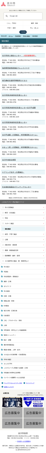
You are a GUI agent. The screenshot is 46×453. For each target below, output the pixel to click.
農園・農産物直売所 (11, 250)
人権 (5, 325)
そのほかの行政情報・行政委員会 (15, 354)
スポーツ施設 (9, 223)
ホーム (11, 36)
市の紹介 (7, 267)
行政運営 (7, 315)
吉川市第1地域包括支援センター (14, 95)
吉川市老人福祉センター (19, 55)
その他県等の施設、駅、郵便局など (17, 261)
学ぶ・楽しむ (34, 28)
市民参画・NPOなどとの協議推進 (15, 330)
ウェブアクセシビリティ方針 (13, 383)
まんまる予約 (8, 363)
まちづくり (7, 286)
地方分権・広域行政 (10, 310)
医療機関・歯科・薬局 (12, 255)
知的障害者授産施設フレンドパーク (16, 68)
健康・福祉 (34, 23)
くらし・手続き (11, 23)
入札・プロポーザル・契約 (13, 320)
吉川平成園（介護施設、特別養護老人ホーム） (20, 135)
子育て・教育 (11, 28)
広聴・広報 (7, 296)
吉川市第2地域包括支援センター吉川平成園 (19, 108)
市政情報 (23, 32)
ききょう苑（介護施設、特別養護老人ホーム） (20, 147)
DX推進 (6, 306)
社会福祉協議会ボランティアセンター (16, 187)
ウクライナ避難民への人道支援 (14, 377)
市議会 (6, 271)
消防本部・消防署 (11, 245)
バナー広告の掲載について (30, 393)
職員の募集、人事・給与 (12, 350)
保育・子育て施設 (11, 234)
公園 (6, 239)
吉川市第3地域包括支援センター (14, 122)
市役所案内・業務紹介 (11, 276)
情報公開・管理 (9, 301)
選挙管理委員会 (9, 345)
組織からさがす (9, 387)
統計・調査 (7, 340)
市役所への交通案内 (24, 441)
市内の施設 (26, 36)
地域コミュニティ (10, 335)
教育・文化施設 (10, 213)
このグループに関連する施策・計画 (16, 368)
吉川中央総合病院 (9, 160)
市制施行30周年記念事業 (12, 373)
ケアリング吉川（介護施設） (13, 172)
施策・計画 (7, 281)
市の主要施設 (9, 207)
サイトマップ (30, 383)
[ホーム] (9, 4)
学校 (6, 218)
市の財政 (7, 291)
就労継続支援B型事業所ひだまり (14, 80)
